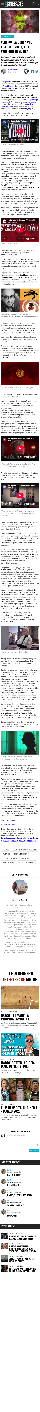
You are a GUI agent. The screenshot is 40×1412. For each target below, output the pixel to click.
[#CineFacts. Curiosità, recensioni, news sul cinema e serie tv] (14, 5)
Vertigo (4, 81)
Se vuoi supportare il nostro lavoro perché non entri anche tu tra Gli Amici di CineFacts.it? (20, 839)
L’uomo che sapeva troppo (25, 102)
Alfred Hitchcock (9, 86)
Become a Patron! (8, 824)
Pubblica (34, 1150)
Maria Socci (13, 70)
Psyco (27, 109)
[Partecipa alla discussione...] (23, 1140)
